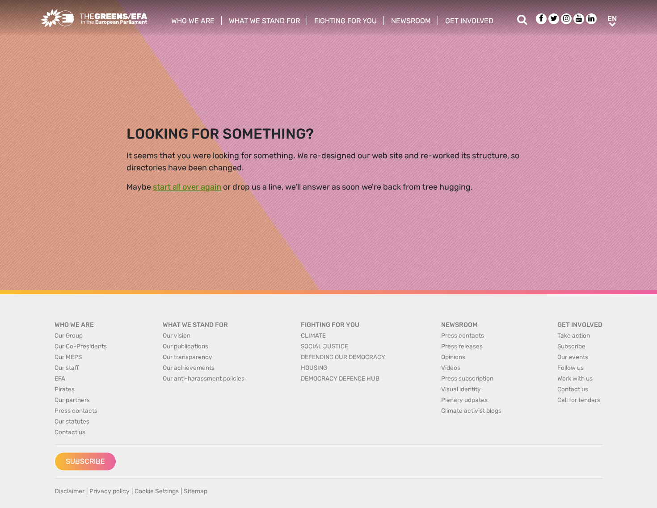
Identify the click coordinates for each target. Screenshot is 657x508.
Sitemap (195, 491)
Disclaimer (69, 491)
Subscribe (85, 461)
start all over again (187, 187)
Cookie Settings (157, 491)
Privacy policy (109, 491)
